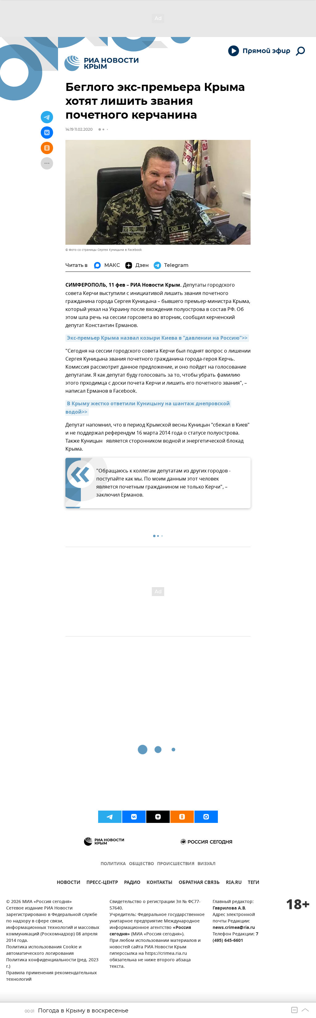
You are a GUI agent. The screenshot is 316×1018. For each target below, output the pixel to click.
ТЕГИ (253, 883)
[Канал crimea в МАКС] (206, 817)
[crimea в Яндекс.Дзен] (158, 817)
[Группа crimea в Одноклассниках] (182, 817)
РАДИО (132, 883)
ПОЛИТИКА (113, 864)
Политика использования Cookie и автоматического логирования (43, 950)
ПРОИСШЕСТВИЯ (175, 864)
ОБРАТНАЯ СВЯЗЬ (199, 883)
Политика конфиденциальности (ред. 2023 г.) (52, 963)
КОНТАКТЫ (160, 883)
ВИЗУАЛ (206, 864)
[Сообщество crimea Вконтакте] (134, 817)
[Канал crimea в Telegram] (110, 817)
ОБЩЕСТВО (141, 864)
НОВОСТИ (68, 883)
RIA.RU (234, 883)
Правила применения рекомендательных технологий (51, 976)
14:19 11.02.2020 (79, 129)
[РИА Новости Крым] (101, 63)
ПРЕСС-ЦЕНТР (102, 883)
